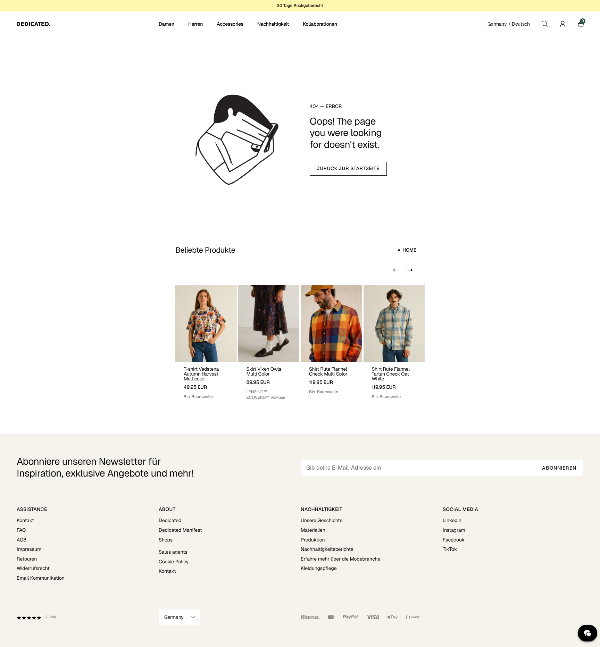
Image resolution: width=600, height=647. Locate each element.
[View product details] (206, 381)
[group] (206, 343)
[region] (300, 343)
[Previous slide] (395, 270)
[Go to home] (87, 23)
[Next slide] (409, 270)
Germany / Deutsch (509, 24)
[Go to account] (562, 24)
